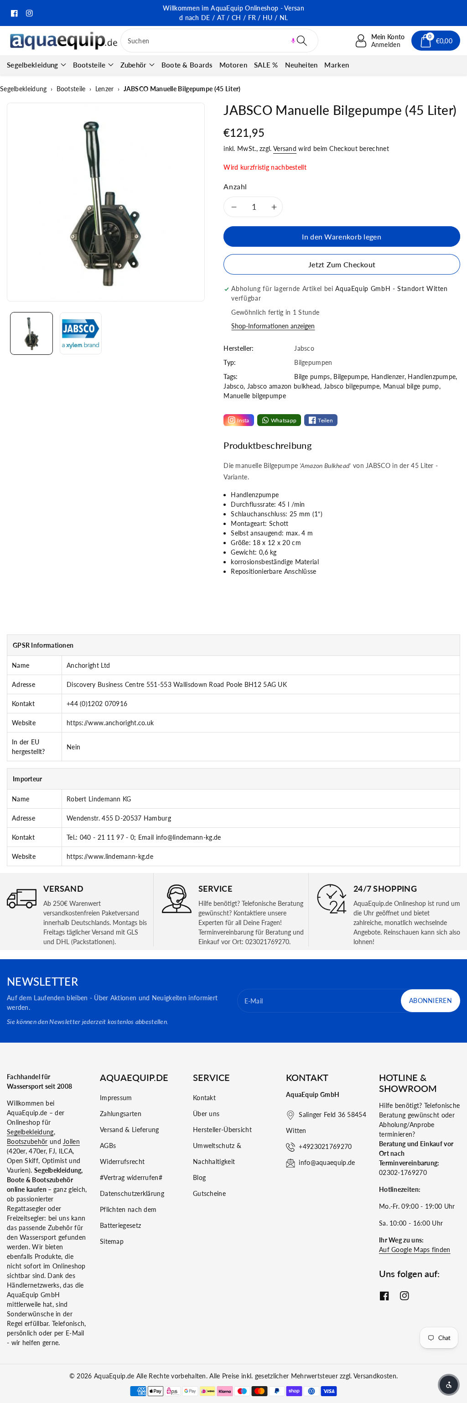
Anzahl (235, 186)
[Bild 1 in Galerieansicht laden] (31, 333)
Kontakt (204, 1098)
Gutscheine (209, 1193)
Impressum (116, 1098)
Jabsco (233, 386)
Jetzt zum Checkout (341, 264)
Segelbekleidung (32, 65)
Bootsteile (89, 65)
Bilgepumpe (350, 376)
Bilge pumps (312, 376)
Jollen (71, 1141)
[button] (293, 40)
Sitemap (112, 1241)
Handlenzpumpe (432, 376)
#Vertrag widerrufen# (131, 1177)
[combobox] (219, 40)
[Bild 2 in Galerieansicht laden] (81, 333)
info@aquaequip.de (327, 1162)
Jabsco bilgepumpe (351, 386)
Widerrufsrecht (122, 1161)
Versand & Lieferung (129, 1129)
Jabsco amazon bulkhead (284, 386)
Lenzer (104, 89)
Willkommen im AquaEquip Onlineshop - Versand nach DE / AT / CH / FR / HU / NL (233, 12)
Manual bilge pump (411, 386)
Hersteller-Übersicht (222, 1129)
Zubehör (133, 65)
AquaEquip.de (114, 1376)
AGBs (108, 1145)
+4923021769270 (325, 1146)
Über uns (206, 1113)
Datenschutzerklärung (132, 1193)
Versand (284, 148)
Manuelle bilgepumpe (254, 396)
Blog (199, 1177)
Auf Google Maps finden (415, 1249)
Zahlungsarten (120, 1113)
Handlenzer (388, 376)
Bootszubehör (27, 1141)
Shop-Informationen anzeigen (273, 326)
